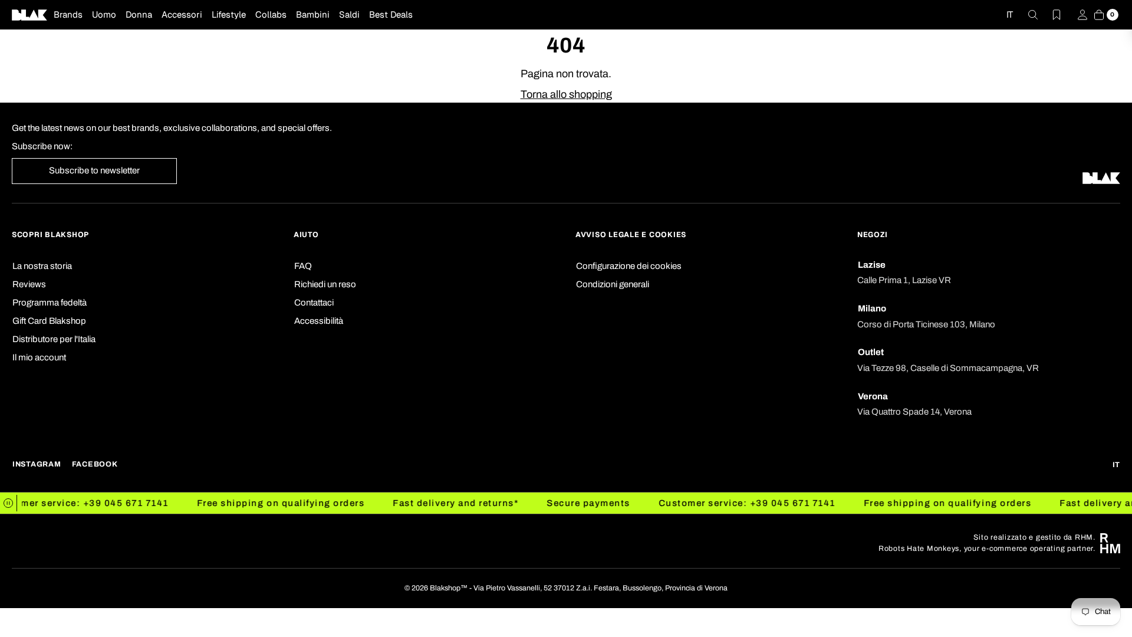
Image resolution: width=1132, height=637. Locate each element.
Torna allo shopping (566, 94)
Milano (872, 308)
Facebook (95, 464)
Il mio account (39, 357)
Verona (873, 396)
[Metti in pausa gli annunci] (8, 503)
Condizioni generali (612, 284)
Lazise (872, 265)
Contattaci (314, 302)
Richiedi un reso (325, 284)
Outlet (871, 352)
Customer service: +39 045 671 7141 (737, 503)
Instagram (36, 464)
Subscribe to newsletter (94, 170)
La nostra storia (42, 266)
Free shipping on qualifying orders (271, 503)
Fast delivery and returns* (446, 503)
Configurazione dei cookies (629, 266)
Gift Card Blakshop (49, 321)
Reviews (29, 284)
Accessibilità (318, 321)
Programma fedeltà (49, 302)
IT (1009, 14)
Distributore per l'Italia (54, 339)
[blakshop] (29, 14)
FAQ (303, 266)
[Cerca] (1026, 14)
